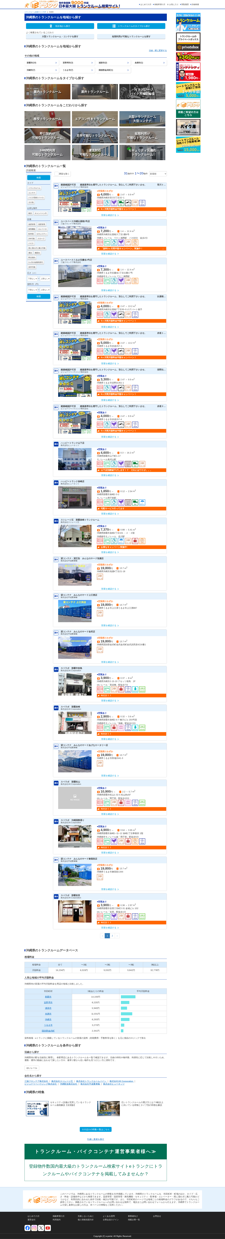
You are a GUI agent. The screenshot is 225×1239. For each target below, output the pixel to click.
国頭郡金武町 (48, 1031)
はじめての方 (145, 4)
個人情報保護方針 (86, 1219)
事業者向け (133, 1216)
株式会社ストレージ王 (62, 1081)
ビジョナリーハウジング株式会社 (40, 1084)
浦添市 (48, 1008)
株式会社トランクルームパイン (91, 1081)
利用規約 (57, 1219)
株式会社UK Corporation (122, 1081)
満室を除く (64, 174)
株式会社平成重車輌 (90, 1084)
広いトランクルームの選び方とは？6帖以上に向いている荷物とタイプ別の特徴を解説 (142, 1103)
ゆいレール (31, 1068)
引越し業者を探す (95, 1139)
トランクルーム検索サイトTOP (35, 12)
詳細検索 (195, 4)
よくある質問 (109, 1216)
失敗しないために (86, 1216)
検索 (39, 177)
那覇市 (48, 997)
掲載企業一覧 (134, 1219)
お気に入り (173, 4)
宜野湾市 (48, 1002)
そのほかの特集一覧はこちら (96, 1129)
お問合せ (157, 1216)
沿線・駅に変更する (158, 50)
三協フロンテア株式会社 (36, 1081)
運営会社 (32, 1219)
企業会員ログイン (111, 1219)
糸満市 (48, 1014)
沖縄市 (48, 1019)
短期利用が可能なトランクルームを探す (131, 36)
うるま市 (48, 1025)
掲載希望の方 (159, 4)
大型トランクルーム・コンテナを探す (60, 36)
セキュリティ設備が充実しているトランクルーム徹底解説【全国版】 (70, 1103)
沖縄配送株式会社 (69, 1084)
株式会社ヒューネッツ (114, 1084)
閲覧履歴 (185, 4)
